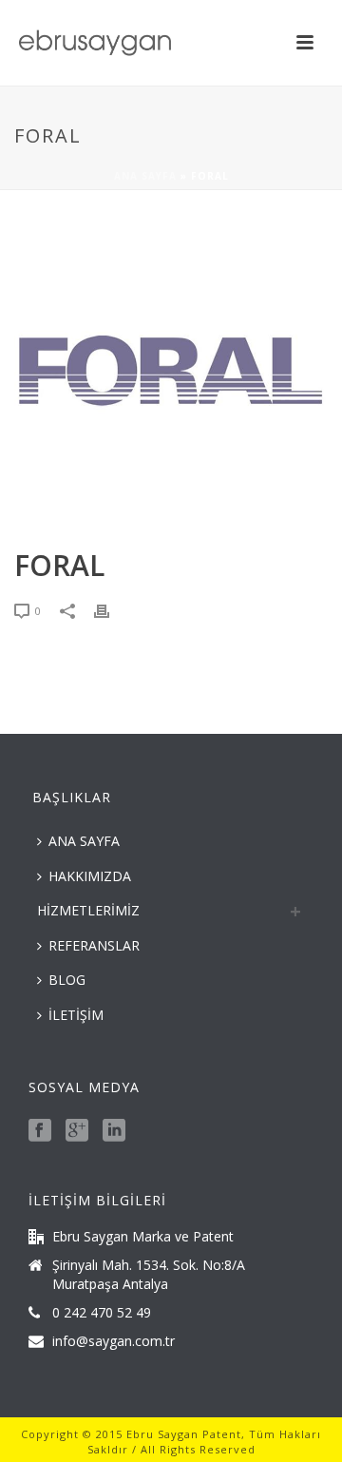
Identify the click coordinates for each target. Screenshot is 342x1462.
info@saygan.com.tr (113, 1341)
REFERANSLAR (94, 945)
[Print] (111, 610)
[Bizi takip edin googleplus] (77, 1131)
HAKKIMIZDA (89, 876)
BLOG (67, 980)
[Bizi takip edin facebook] (39, 1131)
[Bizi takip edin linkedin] (114, 1131)
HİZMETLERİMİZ (88, 910)
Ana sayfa (145, 176)
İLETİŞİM (76, 1015)
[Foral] (171, 371)
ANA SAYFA (84, 841)
